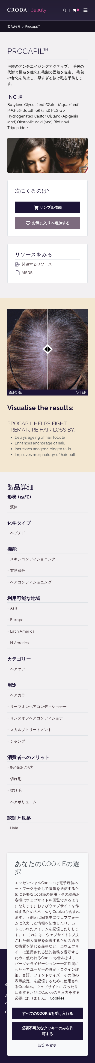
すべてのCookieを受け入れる (47, 1013)
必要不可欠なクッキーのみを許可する (47, 1031)
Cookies (57, 998)
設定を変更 (47, 1045)
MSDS (27, 273)
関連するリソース (36, 264)
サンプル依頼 (51, 207)
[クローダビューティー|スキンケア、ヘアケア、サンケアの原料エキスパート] (27, 10)
